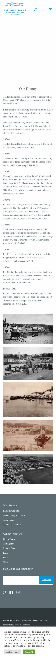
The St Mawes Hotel (12, 525)
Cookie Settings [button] (12, 652)
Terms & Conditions (22, 625)
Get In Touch (9, 539)
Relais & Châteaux (11, 511)
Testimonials (8, 520)
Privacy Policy (8, 625)
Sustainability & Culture (14, 515)
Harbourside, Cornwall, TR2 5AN (34, 621)
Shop (5, 562)
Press (5, 557)
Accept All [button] (29, 652)
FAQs (5, 553)
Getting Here (8, 544)
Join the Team (9, 548)
